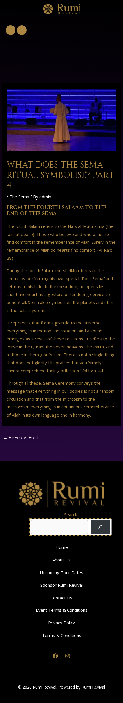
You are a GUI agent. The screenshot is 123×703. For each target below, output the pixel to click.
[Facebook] (55, 656)
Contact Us (61, 598)
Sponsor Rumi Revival (61, 585)
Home (61, 547)
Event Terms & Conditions (62, 610)
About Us (61, 560)
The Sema (19, 197)
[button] (111, 28)
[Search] (100, 527)
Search (70, 514)
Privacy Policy (61, 622)
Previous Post (20, 437)
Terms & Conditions (61, 635)
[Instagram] (67, 656)
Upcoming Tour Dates (61, 572)
